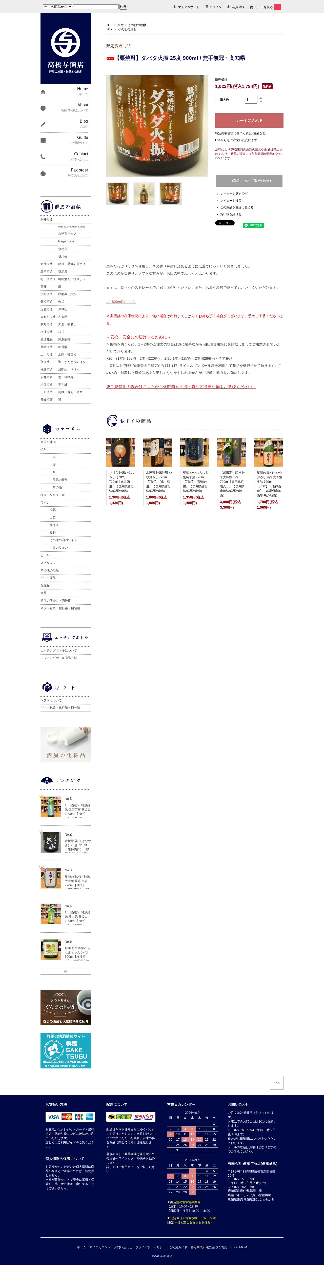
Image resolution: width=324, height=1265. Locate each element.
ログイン (216, 7)
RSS (233, 1247)
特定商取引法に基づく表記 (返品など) (241, 133)
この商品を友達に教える (237, 207)
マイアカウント (188, 7)
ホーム (81, 1247)
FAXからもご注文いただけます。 (237, 140)
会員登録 (238, 7)
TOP (109, 25)
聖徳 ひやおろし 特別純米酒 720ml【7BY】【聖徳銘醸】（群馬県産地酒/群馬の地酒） (196, 482)
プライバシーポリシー (150, 1247)
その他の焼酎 (137, 25)
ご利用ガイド (178, 1247)
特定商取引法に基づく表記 (209, 1247)
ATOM (243, 1247)
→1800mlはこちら (121, 302)
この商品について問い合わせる (249, 181)
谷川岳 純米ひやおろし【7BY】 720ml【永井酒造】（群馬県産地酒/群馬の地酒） (121, 482)
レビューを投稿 (230, 200)
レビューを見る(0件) (234, 194)
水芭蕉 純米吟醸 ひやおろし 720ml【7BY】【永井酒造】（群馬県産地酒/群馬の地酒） (159, 482)
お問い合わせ (123, 1247)
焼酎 (120, 25)
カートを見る (266, 7)
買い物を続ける (230, 214)
